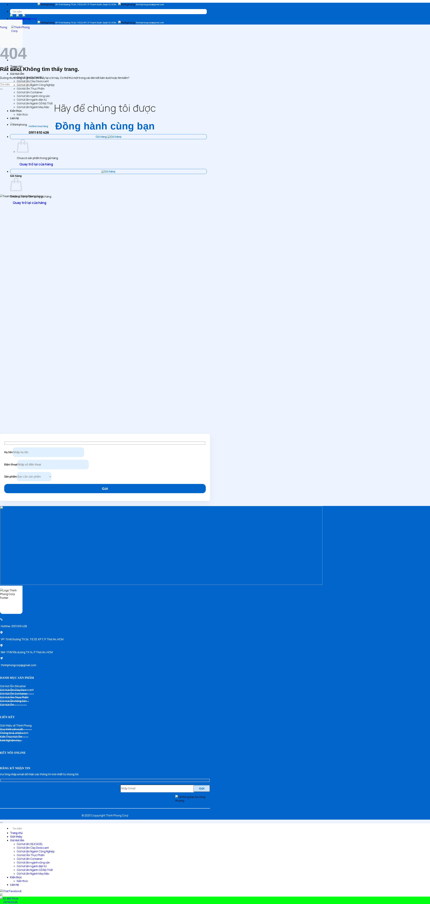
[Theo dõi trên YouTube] (24, 760)
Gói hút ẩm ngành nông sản (33, 96)
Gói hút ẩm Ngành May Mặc (33, 107)
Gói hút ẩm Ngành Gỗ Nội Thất (35, 103)
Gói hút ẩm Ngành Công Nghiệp (36, 85)
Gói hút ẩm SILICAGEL (30, 77)
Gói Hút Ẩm (17, 74)
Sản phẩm (10, 476)
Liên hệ (14, 118)
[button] (12, 59)
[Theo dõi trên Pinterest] (19, 760)
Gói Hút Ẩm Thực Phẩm (31, 88)
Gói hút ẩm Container (30, 92)
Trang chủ (16, 66)
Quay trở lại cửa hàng (36, 164)
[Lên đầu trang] (1, 822)
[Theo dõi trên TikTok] (8, 760)
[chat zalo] (1, 895)
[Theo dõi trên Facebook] (2, 760)
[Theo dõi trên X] (13, 760)
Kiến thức (16, 111)
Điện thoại (10, 464)
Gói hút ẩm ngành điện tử (32, 100)
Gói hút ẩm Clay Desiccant (33, 81)
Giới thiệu (16, 70)
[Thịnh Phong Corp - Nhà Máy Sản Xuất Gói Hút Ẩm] (11, 34)
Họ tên (8, 452)
